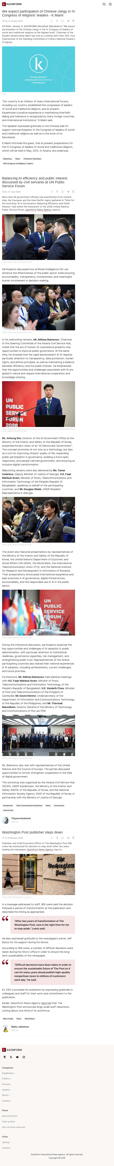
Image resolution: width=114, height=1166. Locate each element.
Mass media (8, 1019)
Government (59, 805)
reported (46, 1003)
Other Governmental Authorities (29, 805)
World (5, 1095)
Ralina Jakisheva (20, 1027)
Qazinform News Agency (38, 209)
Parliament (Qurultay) (32, 159)
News (17, 159)
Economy (6, 1084)
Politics (5, 1078)
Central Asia (8, 810)
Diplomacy (7, 159)
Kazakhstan (8, 805)
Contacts (6, 1148)
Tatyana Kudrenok (21, 818)
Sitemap (6, 1142)
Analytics (6, 1090)
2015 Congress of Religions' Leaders (18, 163)
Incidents (6, 1101)
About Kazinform (9, 1116)
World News (30, 1019)
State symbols (8, 1121)
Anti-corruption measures (13, 1127)
